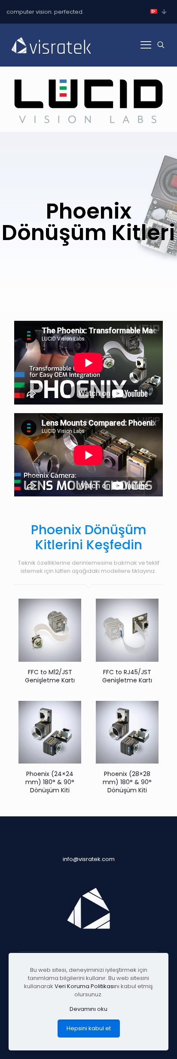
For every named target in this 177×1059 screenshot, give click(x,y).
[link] (88, 101)
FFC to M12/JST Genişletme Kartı (50, 676)
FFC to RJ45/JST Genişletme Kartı (127, 676)
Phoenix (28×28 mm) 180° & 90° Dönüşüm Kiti (127, 782)
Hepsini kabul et (89, 1028)
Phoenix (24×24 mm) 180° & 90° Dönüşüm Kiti (49, 782)
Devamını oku (88, 1009)
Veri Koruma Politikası (85, 986)
